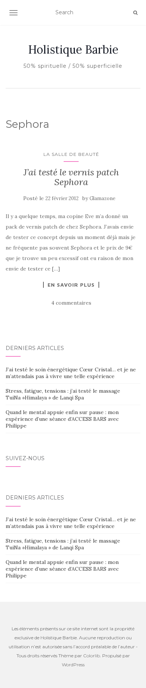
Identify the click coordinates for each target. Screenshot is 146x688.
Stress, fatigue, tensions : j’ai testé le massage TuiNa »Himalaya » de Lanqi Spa (63, 394)
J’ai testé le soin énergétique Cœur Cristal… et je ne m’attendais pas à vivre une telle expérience (71, 373)
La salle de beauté (71, 154)
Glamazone (102, 198)
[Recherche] (135, 12)
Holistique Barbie (73, 49)
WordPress (73, 664)
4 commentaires (71, 302)
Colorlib (91, 655)
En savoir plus (71, 285)
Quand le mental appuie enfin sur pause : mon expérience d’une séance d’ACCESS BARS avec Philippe (62, 419)
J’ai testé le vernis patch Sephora (71, 177)
